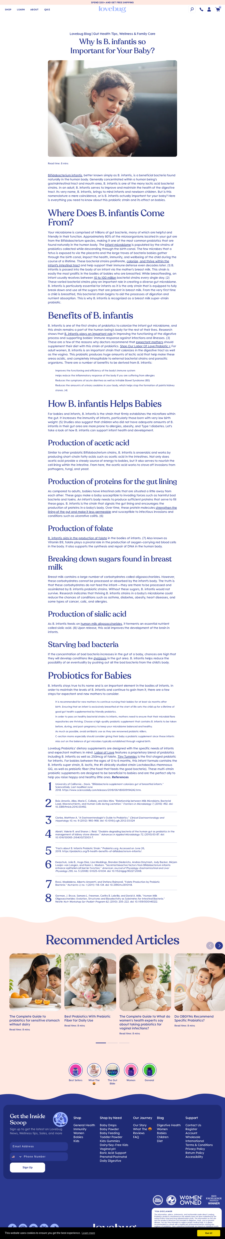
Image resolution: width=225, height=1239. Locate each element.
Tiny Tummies (127, 756)
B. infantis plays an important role (88, 334)
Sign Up (28, 1167)
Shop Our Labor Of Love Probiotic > (145, 346)
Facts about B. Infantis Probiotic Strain (78, 848)
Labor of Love (104, 752)
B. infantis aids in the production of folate (77, 538)
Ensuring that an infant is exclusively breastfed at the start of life (99, 706)
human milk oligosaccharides (101, 623)
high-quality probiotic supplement (115, 721)
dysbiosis (100, 658)
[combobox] (16, 1157)
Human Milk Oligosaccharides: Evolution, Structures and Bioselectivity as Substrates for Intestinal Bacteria (109, 897)
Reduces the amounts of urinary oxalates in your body (86, 385)
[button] (192, 9)
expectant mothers (149, 342)
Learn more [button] (88, 1233)
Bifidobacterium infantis (65, 175)
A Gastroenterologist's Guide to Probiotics (103, 817)
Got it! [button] (208, 1233)
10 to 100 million (105, 277)
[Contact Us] (201, 9)
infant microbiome (118, 244)
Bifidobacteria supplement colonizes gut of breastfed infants (127, 783)
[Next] (219, 946)
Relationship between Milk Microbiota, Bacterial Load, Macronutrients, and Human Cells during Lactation (113, 802)
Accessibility (194, 1156)
